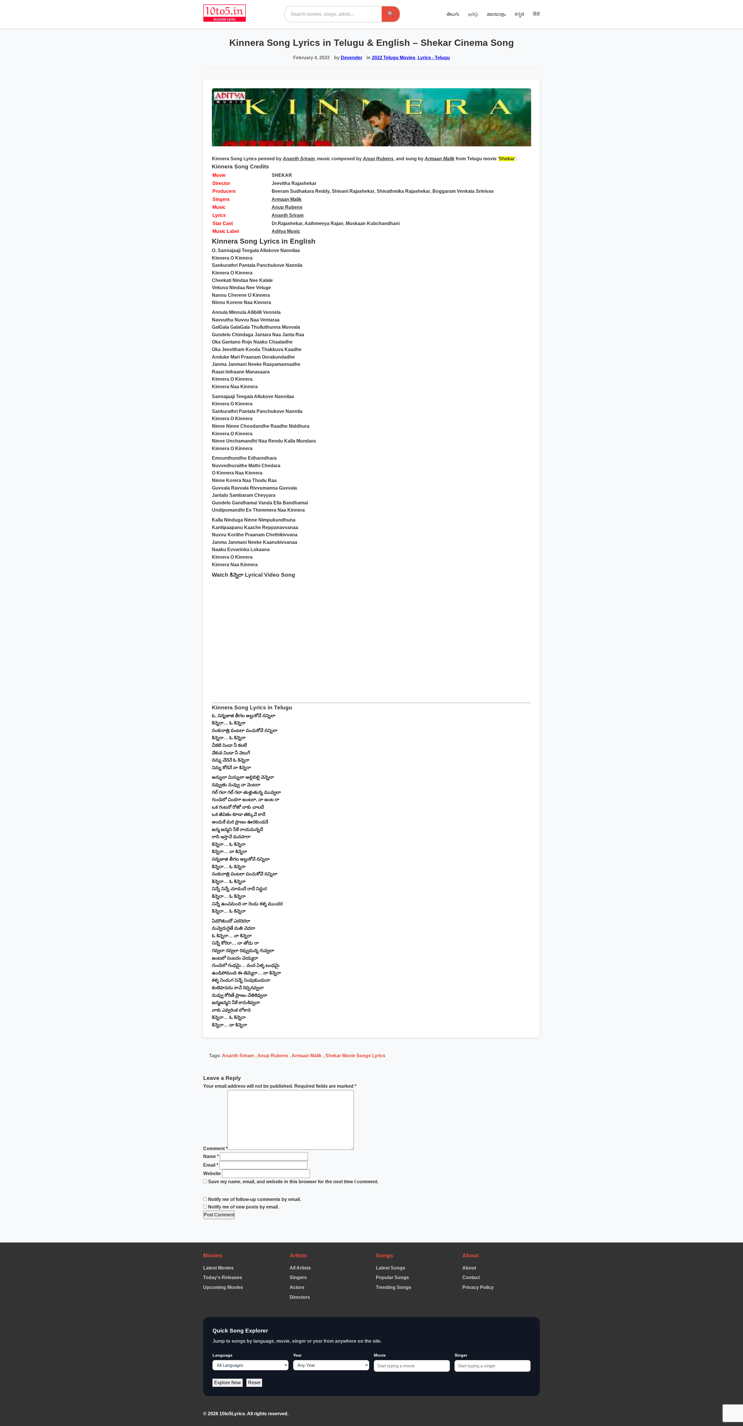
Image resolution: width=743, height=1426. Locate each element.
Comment (215, 1148)
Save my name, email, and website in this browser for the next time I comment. (293, 1181)
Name (211, 1156)
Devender (351, 57)
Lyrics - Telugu (434, 57)
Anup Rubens (287, 207)
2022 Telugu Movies (393, 57)
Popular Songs (392, 1277)
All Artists (300, 1267)
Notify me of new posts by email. (243, 1206)
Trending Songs (393, 1287)
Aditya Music (286, 231)
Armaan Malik (287, 199)
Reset (254, 1382)
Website (212, 1173)
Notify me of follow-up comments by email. (254, 1199)
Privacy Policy (478, 1287)
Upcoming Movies (223, 1287)
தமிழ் (473, 14)
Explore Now (227, 1382)
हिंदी (536, 14)
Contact (471, 1277)
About (469, 1267)
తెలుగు (453, 14)
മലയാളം (496, 14)
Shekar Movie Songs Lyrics (355, 1055)
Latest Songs (390, 1267)
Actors (297, 1287)
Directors (300, 1297)
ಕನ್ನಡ (519, 14)
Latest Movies (218, 1267)
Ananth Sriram (288, 215)
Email (210, 1165)
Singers (298, 1277)
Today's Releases (222, 1277)
